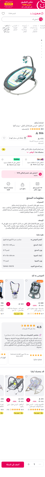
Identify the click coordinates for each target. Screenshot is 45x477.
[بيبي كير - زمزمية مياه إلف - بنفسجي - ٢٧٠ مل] (14, 289)
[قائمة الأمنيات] (3, 13)
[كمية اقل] (39, 464)
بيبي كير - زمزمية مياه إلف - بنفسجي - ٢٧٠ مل (15, 309)
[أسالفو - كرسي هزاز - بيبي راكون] (14, 385)
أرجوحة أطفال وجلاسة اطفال (24, 28)
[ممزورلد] (37, 13)
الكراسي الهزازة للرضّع (14, 27)
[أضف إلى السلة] (28, 304)
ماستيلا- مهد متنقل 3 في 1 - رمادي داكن (35, 309)
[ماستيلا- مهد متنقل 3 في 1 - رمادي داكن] (34, 289)
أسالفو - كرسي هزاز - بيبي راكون (15, 405)
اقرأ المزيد (40, 215)
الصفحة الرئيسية (42, 26)
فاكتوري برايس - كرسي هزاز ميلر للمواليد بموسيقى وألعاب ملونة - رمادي (35, 405)
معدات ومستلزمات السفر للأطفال (33, 28)
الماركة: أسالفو (39, 123)
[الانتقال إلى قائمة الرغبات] (4, 138)
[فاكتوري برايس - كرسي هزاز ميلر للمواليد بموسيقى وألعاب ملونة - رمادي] (34, 385)
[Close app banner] (2, 1)
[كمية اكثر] (28, 464)
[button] (14, 13)
